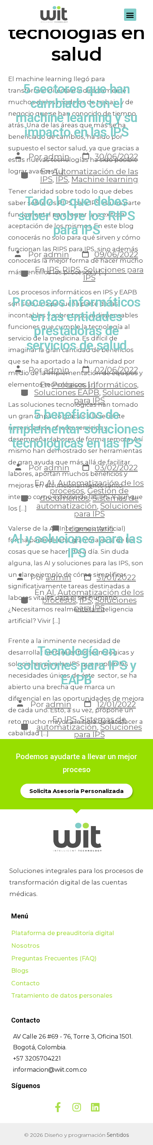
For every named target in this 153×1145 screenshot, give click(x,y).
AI (50, 482)
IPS (62, 179)
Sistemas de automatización (87, 502)
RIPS (71, 269)
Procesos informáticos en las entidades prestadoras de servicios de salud (76, 324)
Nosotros (25, 945)
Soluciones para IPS (113, 273)
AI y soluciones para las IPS (76, 546)
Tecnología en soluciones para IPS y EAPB (76, 666)
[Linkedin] (95, 1107)
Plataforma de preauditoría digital (62, 933)
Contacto (25, 983)
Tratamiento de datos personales (62, 995)
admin (56, 156)
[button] (130, 15)
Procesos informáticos (94, 384)
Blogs (20, 970)
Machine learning (104, 179)
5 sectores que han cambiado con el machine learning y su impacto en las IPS (76, 110)
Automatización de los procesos (93, 596)
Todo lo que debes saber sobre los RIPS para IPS (76, 216)
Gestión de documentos (84, 494)
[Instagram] (76, 1107)
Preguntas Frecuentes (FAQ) (54, 958)
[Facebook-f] (58, 1107)
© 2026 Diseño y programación (76, 1135)
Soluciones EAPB (66, 392)
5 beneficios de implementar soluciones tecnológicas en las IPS (76, 429)
